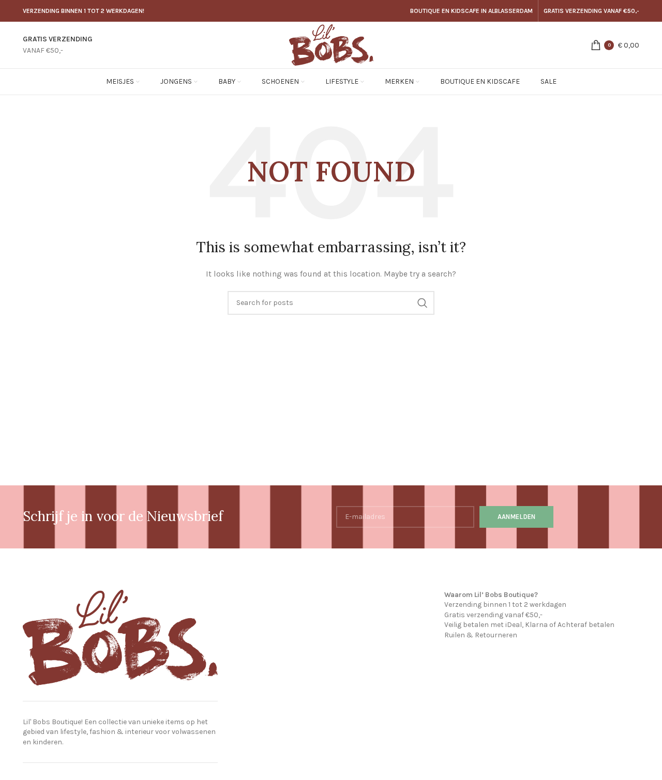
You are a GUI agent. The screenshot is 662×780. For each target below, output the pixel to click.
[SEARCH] (422, 303)
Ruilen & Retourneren (480, 635)
